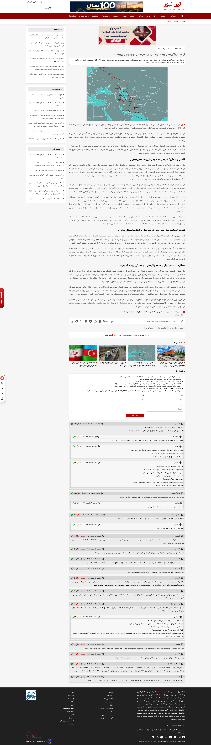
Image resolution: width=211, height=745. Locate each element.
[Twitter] (2, 393)
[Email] (2, 378)
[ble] (90, 321)
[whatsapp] (72, 321)
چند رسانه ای (83, 16)
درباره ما (110, 692)
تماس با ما (110, 695)
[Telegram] (2, 388)
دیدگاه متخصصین (68, 708)
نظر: (143, 395)
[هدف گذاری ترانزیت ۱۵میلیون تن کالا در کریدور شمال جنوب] (83, 353)
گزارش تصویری (70, 711)
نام (182, 395)
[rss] (183, 737)
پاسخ (84, 423)
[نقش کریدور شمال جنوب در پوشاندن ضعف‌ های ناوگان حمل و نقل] (142, 353)
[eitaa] (105, 321)
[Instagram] (2, 383)
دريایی (141, 16)
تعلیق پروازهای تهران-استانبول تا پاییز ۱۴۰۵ (47, 110)
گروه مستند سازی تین (106, 718)
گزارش (72, 705)
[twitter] (81, 321)
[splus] (157, 737)
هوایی (148, 16)
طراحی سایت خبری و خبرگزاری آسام (36, 741)
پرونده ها (71, 695)
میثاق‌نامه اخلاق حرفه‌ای (106, 708)
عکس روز (71, 718)
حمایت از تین (109, 702)
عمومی (115, 16)
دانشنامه (95, 16)
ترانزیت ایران (161, 328)
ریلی (154, 16)
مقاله (72, 702)
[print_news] (111, 321)
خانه (183, 21)
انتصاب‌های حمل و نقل (67, 721)
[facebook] (76, 321)
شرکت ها (72, 16)
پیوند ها (110, 712)
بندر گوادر (149, 328)
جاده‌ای (163, 16)
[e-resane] (31, 695)
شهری (132, 16)
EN (40, 2)
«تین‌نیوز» (161, 692)
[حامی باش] (2, 399)
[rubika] (100, 321)
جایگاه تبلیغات (108, 699)
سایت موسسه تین (107, 715)
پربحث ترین (56, 149)
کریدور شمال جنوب (176, 328)
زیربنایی (173, 16)
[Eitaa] (166, 737)
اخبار (169, 21)
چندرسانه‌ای (70, 699)
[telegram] (86, 321)
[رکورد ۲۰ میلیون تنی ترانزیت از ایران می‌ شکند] (112, 353)
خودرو (124, 16)
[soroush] (95, 321)
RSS (111, 705)
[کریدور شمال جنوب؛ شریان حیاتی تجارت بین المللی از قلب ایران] (171, 353)
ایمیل (181, 405)
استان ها (105, 16)
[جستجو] (50, 8)
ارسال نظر (135, 415)
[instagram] (179, 737)
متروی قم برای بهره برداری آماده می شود (48, 170)
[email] (170, 737)
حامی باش (71, 724)
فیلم (72, 714)
